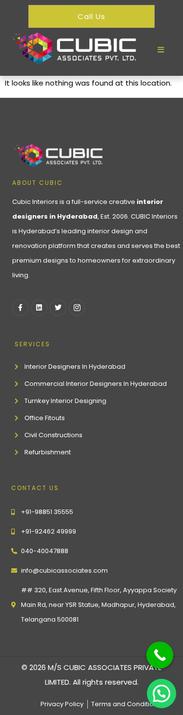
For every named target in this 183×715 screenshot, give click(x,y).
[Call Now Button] (159, 655)
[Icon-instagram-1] (77, 307)
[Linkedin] (39, 307)
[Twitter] (58, 307)
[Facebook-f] (20, 307)
